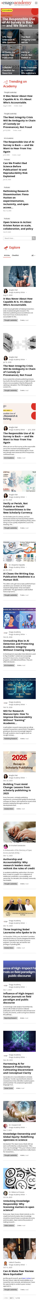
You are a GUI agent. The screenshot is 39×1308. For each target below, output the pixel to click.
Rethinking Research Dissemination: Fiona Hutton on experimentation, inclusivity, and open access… (16, 199)
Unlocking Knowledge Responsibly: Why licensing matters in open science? (18, 1205)
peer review (27, 1278)
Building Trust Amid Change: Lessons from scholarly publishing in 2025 (17, 788)
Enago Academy (15, 632)
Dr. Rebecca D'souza (16, 1192)
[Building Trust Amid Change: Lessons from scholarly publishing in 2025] (19, 761)
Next (11, 1298)
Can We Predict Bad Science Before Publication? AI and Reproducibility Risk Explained (15, 169)
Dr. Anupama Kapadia (17, 565)
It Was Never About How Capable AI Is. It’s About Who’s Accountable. (17, 99)
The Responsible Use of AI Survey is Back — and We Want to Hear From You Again (19, 24)
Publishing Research (10, 738)
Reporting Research (10, 1018)
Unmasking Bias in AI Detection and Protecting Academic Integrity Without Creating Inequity (19, 645)
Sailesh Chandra (14, 1262)
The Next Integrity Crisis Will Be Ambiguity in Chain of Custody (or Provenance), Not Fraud (19, 122)
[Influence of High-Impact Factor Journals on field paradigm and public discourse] (19, 971)
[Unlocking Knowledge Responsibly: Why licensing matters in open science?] (19, 1178)
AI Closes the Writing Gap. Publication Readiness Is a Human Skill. (9, 58)
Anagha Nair (13, 290)
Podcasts (7, 159)
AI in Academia (7, 10)
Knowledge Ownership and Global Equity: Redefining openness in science (19, 1136)
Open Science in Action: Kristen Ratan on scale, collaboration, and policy (18, 225)
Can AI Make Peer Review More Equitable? (18, 1272)
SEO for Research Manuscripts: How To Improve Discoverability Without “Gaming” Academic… (17, 717)
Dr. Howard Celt (15, 1125)
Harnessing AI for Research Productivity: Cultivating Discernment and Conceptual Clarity (18, 1068)
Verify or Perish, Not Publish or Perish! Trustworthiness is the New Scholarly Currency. (18, 508)
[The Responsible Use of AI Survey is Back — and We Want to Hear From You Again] (19, 413)
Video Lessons (9, 1225)
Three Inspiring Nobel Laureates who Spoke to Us (19, 931)
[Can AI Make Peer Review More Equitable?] (19, 1248)
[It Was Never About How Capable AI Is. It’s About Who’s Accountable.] (19, 276)
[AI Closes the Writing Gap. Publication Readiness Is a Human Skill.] (19, 551)
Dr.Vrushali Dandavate (17, 845)
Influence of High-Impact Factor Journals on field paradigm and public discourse (18, 998)
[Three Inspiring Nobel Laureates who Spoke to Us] (19, 907)
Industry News (8, 809)
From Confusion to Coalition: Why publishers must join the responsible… (29, 73)
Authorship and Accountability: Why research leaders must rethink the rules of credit (19, 863)
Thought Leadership (10, 92)
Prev (6, 1298)
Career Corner (8, 1088)
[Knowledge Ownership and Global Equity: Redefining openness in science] (19, 1111)
